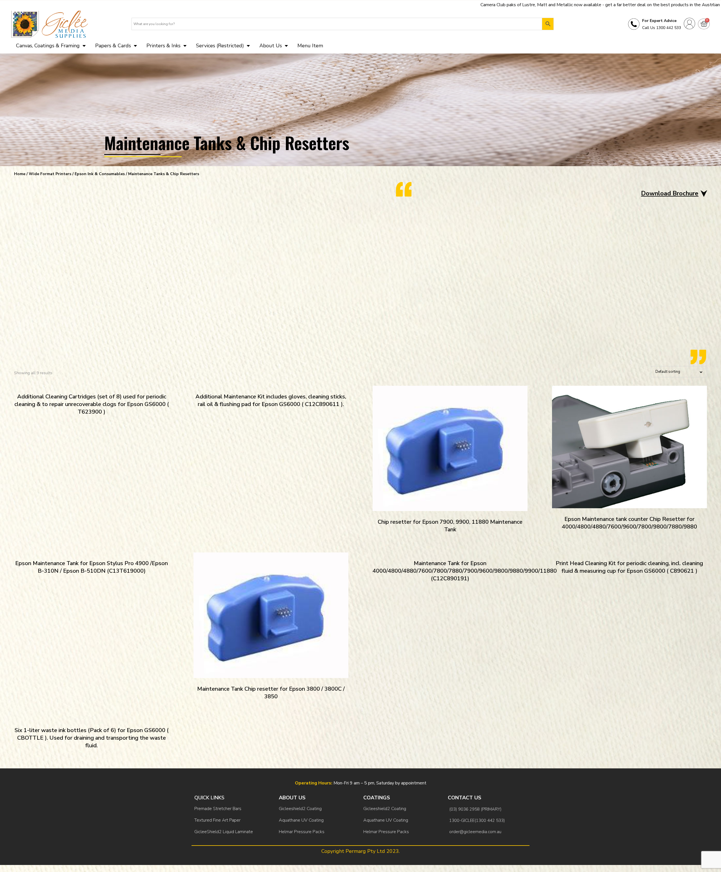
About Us (270, 45)
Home (19, 174)
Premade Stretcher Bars (217, 808)
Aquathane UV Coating (301, 820)
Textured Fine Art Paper (217, 820)
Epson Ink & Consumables (100, 174)
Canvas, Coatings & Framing (48, 45)
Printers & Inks (163, 45)
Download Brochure (669, 193)
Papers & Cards (113, 45)
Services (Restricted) (220, 45)
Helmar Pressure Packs (301, 832)
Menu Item (310, 45)
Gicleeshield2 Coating (300, 808)
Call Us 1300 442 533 (661, 27)
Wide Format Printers (50, 174)
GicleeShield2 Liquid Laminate (223, 832)
